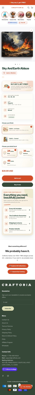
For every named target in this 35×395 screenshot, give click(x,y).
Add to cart (17, 178)
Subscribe (8, 308)
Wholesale (5, 345)
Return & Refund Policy (9, 336)
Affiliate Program (7, 342)
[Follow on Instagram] (8, 376)
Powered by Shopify (22, 381)
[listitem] (5, 15)
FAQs (3, 339)
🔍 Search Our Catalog (17, 271)
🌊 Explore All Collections (17, 266)
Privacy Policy (6, 329)
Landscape (11, 117)
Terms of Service (7, 326)
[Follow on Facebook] (3, 376)
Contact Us (5, 320)
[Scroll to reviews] (3, 77)
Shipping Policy (7, 332)
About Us (5, 323)
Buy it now (17, 184)
